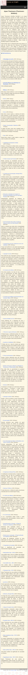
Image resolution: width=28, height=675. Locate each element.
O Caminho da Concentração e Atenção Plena (12, 173)
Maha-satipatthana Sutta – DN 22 (10, 635)
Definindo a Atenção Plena (8, 593)
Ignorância (5, 582)
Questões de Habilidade (8, 342)
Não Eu (4, 98)
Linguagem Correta (7, 253)
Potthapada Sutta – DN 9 (8, 570)
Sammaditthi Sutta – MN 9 (8, 562)
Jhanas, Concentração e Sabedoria (10, 125)
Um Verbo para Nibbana (8, 495)
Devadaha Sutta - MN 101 (8, 620)
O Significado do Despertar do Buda (10, 142)
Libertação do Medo (7, 396)
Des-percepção (6, 420)
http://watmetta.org (6, 53)
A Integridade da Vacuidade (9, 545)
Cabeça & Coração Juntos (8, 607)
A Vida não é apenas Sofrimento (9, 331)
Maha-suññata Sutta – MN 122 (9, 649)
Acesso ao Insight (13, 670)
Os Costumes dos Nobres (8, 270)
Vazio (4, 135)
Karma (4, 111)
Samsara (5, 384)
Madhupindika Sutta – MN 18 (9, 552)
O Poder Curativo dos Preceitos (9, 158)
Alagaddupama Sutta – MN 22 (9, 657)
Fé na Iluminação (6, 514)
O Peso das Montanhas (8, 355)
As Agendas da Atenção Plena (9, 471)
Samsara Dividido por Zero (8, 318)
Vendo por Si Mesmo (7, 488)
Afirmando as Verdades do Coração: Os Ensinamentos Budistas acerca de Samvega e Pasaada (12, 195)
